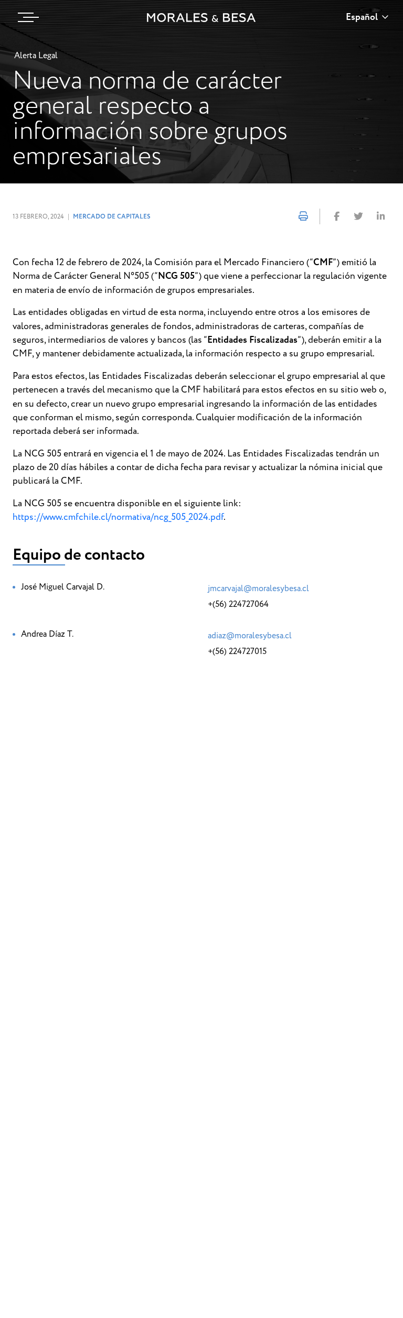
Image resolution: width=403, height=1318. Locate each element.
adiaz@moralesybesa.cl (250, 635)
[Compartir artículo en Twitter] (358, 217)
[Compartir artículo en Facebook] (336, 217)
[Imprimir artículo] (303, 217)
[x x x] (26, 17)
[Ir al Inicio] (201, 17)
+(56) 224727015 (237, 651)
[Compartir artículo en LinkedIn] (380, 217)
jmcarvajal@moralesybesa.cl (258, 588)
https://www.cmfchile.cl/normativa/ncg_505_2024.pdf (118, 517)
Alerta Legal (36, 55)
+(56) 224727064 (238, 604)
